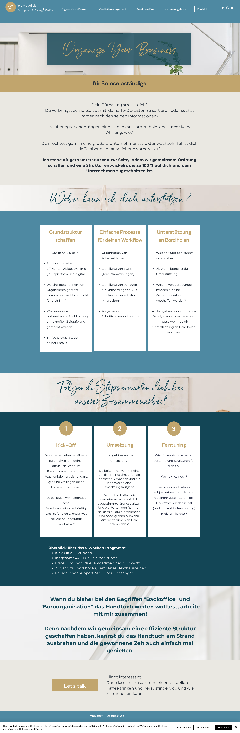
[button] (78, 9)
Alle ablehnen (203, 727)
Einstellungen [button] (184, 727)
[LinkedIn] (223, 7)
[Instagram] (227, 7)
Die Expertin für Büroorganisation (35, 10)
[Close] (236, 727)
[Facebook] (232, 7)
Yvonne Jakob (26, 5)
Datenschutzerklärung (30, 729)
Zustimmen (223, 727)
